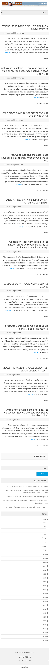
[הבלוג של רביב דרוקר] (24, 6)
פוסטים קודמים (40, 456)
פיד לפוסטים (25, 657)
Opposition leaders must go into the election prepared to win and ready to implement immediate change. (27, 244)
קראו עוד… (7, 53)
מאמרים (45, 58)
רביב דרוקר (20, 33)
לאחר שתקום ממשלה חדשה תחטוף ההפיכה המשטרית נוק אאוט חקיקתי (25, 369)
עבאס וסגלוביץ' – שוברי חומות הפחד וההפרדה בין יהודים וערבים (27, 486)
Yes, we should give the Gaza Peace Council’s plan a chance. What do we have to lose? (24, 157)
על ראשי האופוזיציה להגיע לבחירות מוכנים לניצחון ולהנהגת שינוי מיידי (27, 201)
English (45, 103)
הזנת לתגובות (24, 660)
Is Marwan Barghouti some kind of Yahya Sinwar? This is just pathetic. (26, 327)
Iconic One (24, 667)
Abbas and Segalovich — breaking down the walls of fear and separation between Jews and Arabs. (24, 71)
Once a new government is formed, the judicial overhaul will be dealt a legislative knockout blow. (26, 412)
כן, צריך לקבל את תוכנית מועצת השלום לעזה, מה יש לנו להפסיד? (27, 497)
